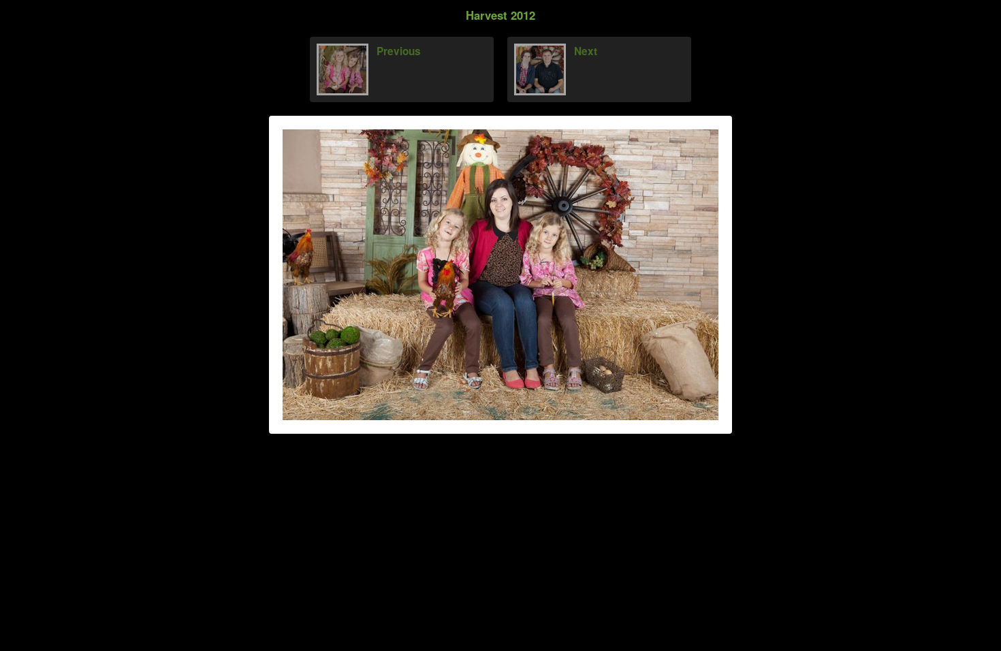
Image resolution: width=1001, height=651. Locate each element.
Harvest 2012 (500, 15)
